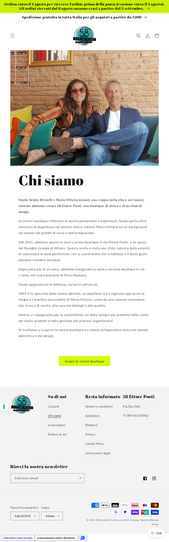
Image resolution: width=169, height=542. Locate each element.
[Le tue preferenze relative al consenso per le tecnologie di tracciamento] (4, 407)
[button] (12, 35)
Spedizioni (92, 416)
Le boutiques (56, 425)
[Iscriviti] (79, 478)
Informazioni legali (97, 453)
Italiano (50, 516)
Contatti (53, 406)
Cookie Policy (94, 443)
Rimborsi (91, 425)
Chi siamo (54, 416)
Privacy (90, 434)
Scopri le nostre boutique (84, 361)
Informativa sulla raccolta (18, 538)
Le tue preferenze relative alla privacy (56, 538)
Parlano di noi (57, 434)
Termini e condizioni (99, 406)
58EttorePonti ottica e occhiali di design (117, 520)
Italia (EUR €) (23, 516)
